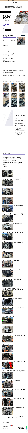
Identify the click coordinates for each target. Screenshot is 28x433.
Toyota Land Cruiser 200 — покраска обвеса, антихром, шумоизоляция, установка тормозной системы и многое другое (14, 335)
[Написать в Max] (26, 430)
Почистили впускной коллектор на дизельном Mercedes (12, 223)
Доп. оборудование (20, 7)
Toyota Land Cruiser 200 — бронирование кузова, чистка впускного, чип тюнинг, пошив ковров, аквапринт (12, 260)
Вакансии (19, 10)
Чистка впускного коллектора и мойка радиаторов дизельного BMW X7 (14, 196)
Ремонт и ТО (17, 7)
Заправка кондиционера (12, 10)
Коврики (6, 7)
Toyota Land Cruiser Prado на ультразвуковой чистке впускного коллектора (14, 251)
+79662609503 (16, 135)
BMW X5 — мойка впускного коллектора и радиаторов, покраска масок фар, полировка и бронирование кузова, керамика (14, 242)
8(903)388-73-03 (9, 0)
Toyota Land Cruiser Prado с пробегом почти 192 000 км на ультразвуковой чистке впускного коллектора (13, 179)
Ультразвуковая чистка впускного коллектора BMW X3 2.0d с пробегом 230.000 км (13, 408)
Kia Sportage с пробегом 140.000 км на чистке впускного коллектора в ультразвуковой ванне (12, 299)
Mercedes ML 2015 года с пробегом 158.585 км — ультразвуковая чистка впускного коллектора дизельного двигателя (13, 289)
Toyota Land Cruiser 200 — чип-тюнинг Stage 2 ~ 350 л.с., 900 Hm (14, 205)
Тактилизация (11, 7)
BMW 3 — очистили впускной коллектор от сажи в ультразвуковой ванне (11, 380)
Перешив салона (16, 6)
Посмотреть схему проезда (20, 427)
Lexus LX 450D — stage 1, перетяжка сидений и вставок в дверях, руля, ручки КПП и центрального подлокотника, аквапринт (14, 362)
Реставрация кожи (20, 6)
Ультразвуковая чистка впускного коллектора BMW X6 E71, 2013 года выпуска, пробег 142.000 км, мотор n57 (14, 417)
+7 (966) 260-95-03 (6, 25)
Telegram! (21, 428)
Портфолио (17, 10)
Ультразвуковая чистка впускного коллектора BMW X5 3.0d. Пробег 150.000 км (13, 344)
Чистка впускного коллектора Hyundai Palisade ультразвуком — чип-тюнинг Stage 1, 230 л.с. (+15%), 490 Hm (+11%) (14, 269)
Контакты (21, 10)
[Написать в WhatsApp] (26, 427)
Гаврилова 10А (13, 0)
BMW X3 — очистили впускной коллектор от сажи (11, 352)
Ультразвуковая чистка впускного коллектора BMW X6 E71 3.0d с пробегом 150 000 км (14, 390)
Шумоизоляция (12, 6)
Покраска (14, 7)
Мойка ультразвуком (8, 10)
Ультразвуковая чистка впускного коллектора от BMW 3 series (13, 307)
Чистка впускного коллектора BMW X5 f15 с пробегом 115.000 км (13, 399)
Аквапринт (8, 7)
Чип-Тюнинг (6, 6)
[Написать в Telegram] (26, 429)
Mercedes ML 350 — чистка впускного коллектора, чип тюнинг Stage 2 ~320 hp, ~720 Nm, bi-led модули (13, 316)
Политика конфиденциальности (6, 429)
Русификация (9, 6)
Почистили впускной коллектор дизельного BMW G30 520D (13, 187)
